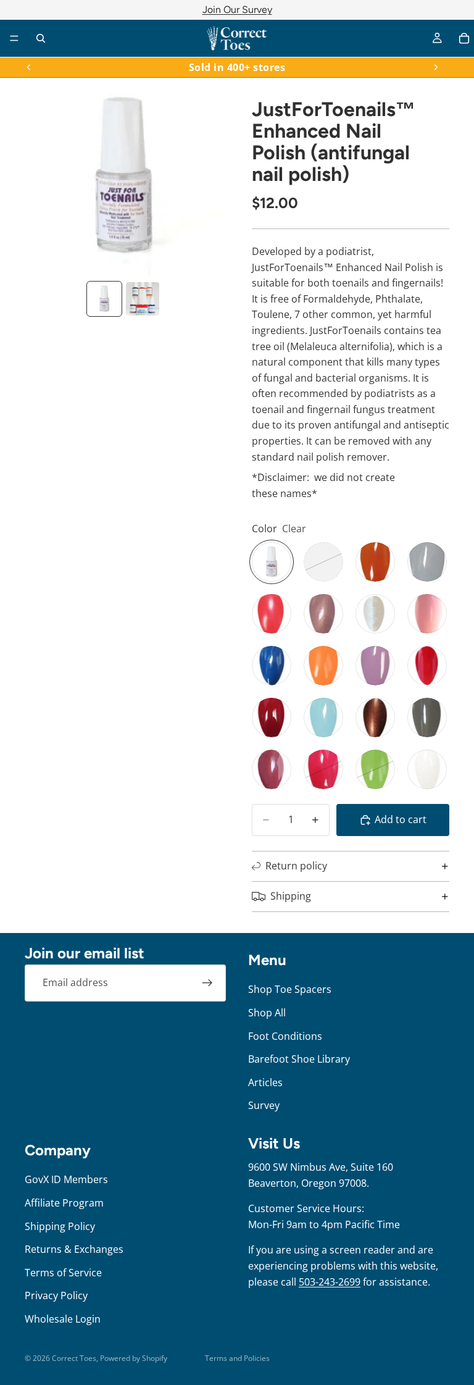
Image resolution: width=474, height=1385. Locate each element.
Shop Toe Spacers (289, 989)
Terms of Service (63, 1272)
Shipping (290, 896)
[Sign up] (207, 983)
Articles (265, 1082)
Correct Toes (74, 1358)
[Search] (40, 38)
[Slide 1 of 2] (104, 299)
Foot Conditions (285, 1035)
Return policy (296, 865)
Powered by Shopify (133, 1358)
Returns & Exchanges (74, 1249)
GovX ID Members (66, 1179)
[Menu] (14, 38)
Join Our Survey (237, 9)
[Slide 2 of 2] (142, 299)
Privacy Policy (56, 1295)
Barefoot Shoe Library (299, 1059)
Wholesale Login (63, 1319)
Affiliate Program (64, 1203)
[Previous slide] (29, 67)
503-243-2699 (329, 1281)
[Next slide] (435, 67)
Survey (264, 1105)
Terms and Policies (237, 1358)
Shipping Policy (60, 1225)
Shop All (267, 1012)
